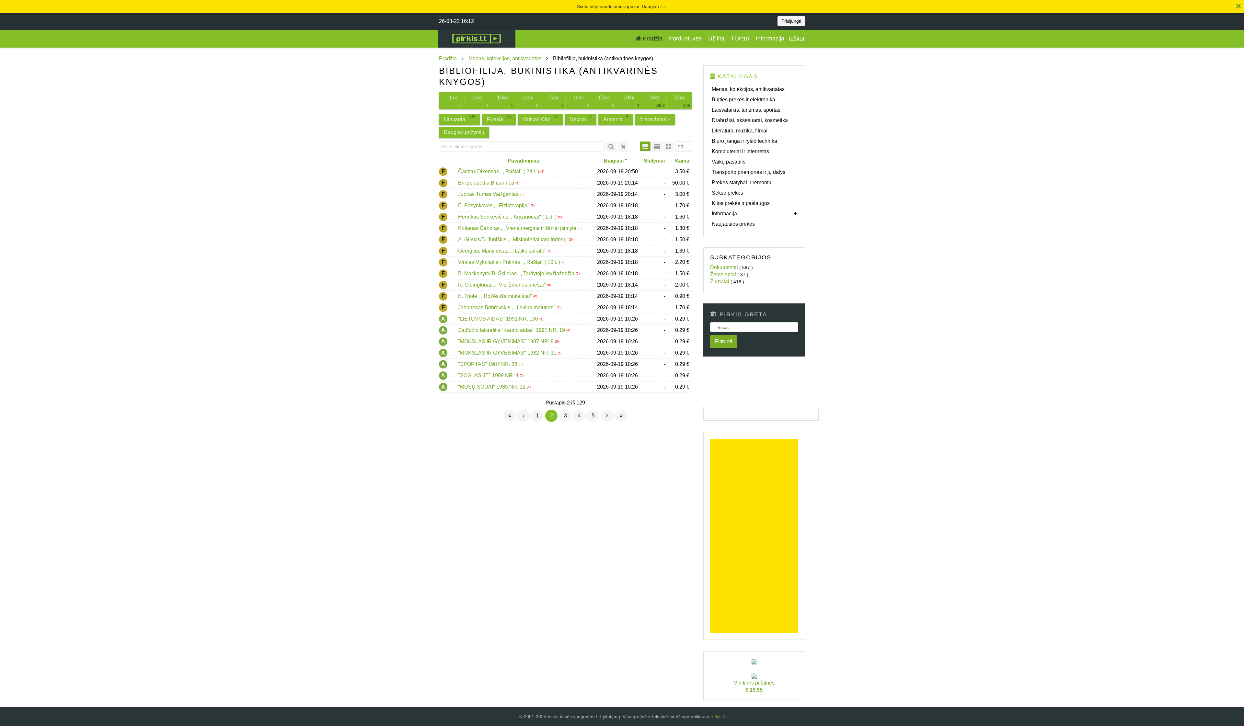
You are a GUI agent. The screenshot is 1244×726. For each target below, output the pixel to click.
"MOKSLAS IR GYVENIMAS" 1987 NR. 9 (506, 341)
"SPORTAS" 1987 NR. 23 (488, 364)
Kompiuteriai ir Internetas (740, 151)
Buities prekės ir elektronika (743, 99)
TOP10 (740, 38)
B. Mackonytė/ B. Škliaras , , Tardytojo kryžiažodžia (517, 273)
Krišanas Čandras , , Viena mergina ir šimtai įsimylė (518, 228)
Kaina (682, 161)
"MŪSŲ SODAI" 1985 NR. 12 (492, 387)
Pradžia (651, 38)
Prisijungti (791, 21)
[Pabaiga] (621, 416)
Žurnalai (719, 281)
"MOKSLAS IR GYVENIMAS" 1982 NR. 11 (508, 353)
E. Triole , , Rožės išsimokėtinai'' (495, 296)
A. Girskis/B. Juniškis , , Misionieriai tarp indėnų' (513, 239)
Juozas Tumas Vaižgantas (489, 194)
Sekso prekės (727, 193)
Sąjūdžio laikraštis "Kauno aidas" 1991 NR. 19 (512, 330)
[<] (523, 416)
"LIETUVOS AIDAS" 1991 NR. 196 (498, 319)
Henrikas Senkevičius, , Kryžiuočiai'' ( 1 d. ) (508, 217)
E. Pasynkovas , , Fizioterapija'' (494, 205)
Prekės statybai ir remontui (742, 182)
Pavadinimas (523, 161)
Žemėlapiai (723, 274)
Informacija (770, 38)
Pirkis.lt (717, 716)
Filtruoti (723, 341)
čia (663, 6)
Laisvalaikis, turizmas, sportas (746, 110)
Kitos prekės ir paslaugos (741, 203)
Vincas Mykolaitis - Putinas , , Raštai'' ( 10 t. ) (509, 262)
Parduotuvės (685, 38)
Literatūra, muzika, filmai (739, 130)
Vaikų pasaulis (728, 161)
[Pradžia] (509, 416)
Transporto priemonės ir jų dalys (748, 172)
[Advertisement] (754, 536)
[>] (607, 416)
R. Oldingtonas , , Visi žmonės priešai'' (502, 285)
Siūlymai (654, 161)
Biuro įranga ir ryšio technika (744, 141)
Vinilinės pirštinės (754, 686)
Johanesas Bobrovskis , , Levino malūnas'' (507, 307)
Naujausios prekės (733, 224)
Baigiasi (614, 161)
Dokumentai (724, 267)
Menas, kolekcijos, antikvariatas (504, 58)
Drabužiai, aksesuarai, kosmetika (750, 120)
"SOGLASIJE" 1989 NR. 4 (489, 375)
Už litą (716, 38)
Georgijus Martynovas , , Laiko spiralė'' (502, 251)
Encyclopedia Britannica (486, 183)
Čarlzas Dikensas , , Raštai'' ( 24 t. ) (499, 171)
